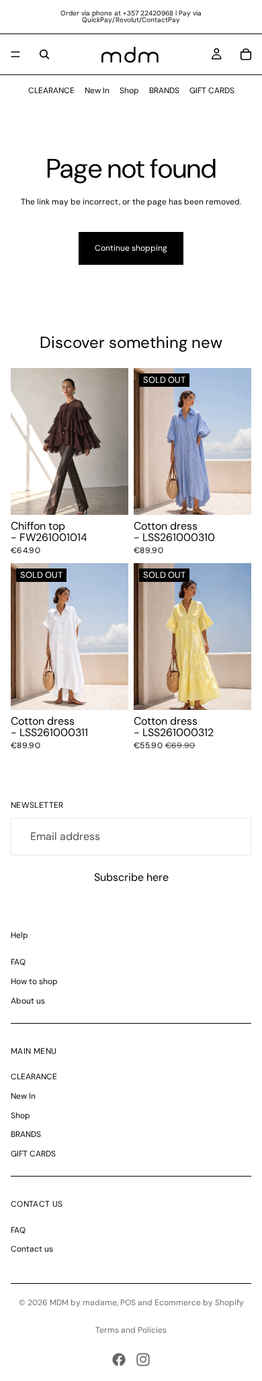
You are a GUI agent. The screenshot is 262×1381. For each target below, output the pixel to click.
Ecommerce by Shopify (199, 1302)
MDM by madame (83, 1302)
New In (97, 90)
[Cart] (246, 54)
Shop (129, 90)
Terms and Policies (131, 1330)
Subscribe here (131, 877)
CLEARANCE (51, 90)
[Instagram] (143, 1360)
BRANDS (164, 90)
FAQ (18, 962)
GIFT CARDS (211, 90)
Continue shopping (131, 248)
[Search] (44, 54)
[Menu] (15, 54)
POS (128, 1302)
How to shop (34, 981)
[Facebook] (119, 1360)
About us (28, 1001)
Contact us (32, 1249)
